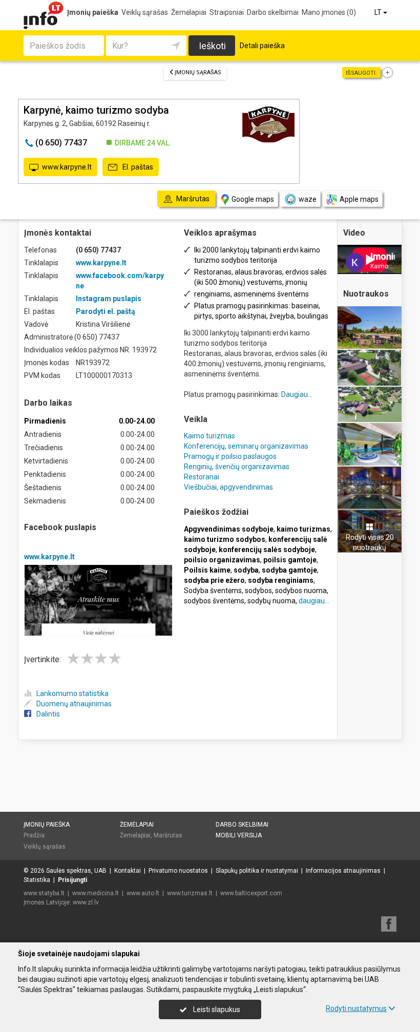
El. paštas (137, 167)
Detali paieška (262, 45)
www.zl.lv (86, 902)
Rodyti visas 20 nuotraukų (370, 542)
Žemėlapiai (188, 12)
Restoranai (201, 477)
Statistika (37, 879)
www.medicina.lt (95, 893)
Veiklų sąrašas (144, 12)
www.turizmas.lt (190, 893)
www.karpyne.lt (67, 167)
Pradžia (34, 835)
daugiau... (314, 601)
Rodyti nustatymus (356, 1008)
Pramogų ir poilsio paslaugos (230, 456)
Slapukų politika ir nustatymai (257, 870)
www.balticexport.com (251, 893)
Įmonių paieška (92, 12)
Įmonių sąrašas (198, 72)
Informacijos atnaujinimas (343, 870)
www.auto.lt (143, 893)
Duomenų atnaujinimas (74, 704)
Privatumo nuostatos (178, 870)
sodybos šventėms (214, 601)
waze (308, 199)
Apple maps (359, 199)
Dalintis (48, 714)
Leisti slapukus (216, 1009)
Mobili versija (239, 835)
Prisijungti (72, 879)
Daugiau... (296, 394)
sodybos (258, 590)
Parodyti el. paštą (105, 311)
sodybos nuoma (301, 590)
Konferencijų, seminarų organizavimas (246, 446)
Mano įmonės (329, 12)
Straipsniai (226, 12)
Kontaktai (127, 870)
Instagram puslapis (108, 298)
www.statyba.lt (44, 893)
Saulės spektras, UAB (76, 870)
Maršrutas (168, 835)
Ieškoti (212, 45)
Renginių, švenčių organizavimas (236, 466)
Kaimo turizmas (209, 436)
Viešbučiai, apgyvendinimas (228, 487)
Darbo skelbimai (273, 12)
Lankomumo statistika (72, 693)
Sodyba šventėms (213, 590)
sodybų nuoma (271, 601)
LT (378, 12)
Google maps (253, 199)
